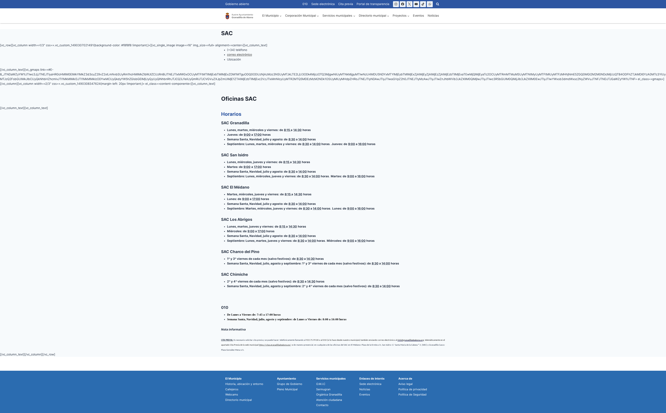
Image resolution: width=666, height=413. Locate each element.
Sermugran (323, 389)
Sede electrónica (323, 4)
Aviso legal (405, 384)
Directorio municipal (238, 400)
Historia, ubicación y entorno (244, 384)
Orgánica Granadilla (329, 394)
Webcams (231, 394)
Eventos (418, 15)
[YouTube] (416, 4)
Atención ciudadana (329, 400)
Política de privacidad (412, 389)
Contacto (322, 405)
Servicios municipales (331, 378)
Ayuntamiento (286, 378)
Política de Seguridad (412, 394)
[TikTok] (423, 4)
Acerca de (405, 378)
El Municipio (233, 378)
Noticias (433, 15)
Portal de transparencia (373, 4)
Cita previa (345, 4)
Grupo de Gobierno (289, 384)
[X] (409, 4)
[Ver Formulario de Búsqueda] (437, 4)
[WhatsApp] (430, 4)
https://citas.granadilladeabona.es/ (275, 345)
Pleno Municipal (287, 389)
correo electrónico (239, 54)
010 (305, 4)
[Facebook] (403, 4)
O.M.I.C (320, 384)
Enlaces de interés (372, 378)
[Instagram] (396, 4)
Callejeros (231, 389)
